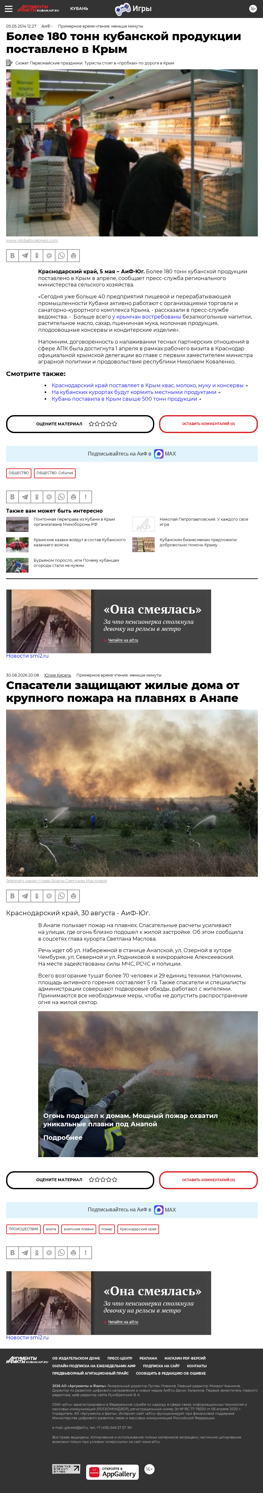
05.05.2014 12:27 (21, 26)
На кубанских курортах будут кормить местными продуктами (134, 392)
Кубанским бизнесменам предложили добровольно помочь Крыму (198, 542)
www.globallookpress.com (32, 240)
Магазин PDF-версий (185, 1358)
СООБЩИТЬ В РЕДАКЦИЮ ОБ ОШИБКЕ (171, 1373)
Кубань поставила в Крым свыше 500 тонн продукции (124, 399)
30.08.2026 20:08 (22, 675)
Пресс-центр (119, 1358)
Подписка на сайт (161, 1366)
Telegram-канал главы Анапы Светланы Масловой (56, 880)
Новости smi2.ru (27, 656)
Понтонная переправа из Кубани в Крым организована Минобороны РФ (74, 522)
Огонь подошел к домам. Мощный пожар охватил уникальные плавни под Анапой (130, 1120)
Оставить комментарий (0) (208, 424)
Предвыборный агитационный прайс (90, 1373)
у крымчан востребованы (146, 317)
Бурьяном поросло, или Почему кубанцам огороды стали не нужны (76, 563)
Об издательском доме (76, 1358)
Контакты (197, 1366)
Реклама (148, 1358)
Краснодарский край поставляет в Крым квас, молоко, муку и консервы (148, 385)
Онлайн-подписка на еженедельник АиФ (94, 1366)
